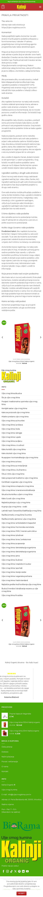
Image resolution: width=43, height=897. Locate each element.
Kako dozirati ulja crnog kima (14, 453)
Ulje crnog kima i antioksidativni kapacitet (19, 523)
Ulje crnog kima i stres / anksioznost (16, 539)
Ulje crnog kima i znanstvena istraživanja (18, 490)
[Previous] (2, 341)
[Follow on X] (15, 871)
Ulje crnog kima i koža (11, 429)
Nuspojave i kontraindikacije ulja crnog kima (20, 458)
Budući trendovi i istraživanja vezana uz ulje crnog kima (20, 590)
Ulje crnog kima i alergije (12, 433)
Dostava (5, 752)
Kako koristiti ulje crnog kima (14, 449)
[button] (3, 7)
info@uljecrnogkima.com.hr (19, 795)
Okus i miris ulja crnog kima (13, 474)
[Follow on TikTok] (11, 871)
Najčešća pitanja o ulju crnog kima (16, 503)
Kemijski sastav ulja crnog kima (14, 408)
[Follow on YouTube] (27, 871)
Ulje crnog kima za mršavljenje (14, 466)
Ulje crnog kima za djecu (12, 441)
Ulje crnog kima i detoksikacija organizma (19, 548)
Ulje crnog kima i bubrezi (12, 560)
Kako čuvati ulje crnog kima (13, 499)
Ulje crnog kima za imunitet (13, 421)
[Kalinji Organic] (11, 376)
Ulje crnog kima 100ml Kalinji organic (21, 361)
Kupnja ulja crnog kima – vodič (14, 507)
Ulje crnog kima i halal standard (15, 580)
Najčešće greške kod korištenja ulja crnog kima (21, 584)
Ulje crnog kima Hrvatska (12, 595)
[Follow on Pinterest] (19, 871)
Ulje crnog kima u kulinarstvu (14, 470)
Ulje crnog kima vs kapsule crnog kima (18, 486)
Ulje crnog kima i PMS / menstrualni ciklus (19, 531)
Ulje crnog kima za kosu (12, 462)
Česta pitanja (7, 747)
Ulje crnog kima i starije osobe (14, 572)
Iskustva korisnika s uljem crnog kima (17, 494)
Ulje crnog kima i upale (11, 437)
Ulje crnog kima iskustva (12, 393)
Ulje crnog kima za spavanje (13, 543)
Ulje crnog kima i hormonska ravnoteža (18, 527)
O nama (5, 767)
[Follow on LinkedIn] (23, 871)
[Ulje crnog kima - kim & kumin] (21, 7)
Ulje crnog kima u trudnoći (13, 445)
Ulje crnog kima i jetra (11, 556)
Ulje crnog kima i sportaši (12, 568)
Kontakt (5, 771)
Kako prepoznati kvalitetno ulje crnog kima (20, 478)
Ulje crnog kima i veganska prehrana (17, 576)
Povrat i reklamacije (10, 762)
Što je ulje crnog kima (11, 398)
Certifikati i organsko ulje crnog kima (17, 482)
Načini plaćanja (8, 757)
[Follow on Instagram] (7, 871)
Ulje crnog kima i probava (12, 425)
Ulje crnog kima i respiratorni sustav (16, 564)
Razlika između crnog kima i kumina (17, 515)
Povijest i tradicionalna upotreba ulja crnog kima (19, 403)
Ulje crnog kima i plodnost (12, 535)
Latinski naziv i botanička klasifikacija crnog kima (21, 511)
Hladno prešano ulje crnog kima (15, 417)
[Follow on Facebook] (3, 871)
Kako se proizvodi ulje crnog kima (15, 412)
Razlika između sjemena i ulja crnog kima (19, 519)
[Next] (40, 341)
